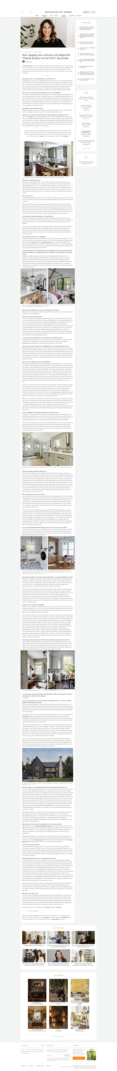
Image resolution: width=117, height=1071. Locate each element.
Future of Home (55, 919)
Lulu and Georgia (37, 1029)
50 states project (27, 52)
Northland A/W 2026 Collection (37, 1003)
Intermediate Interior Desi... (86, 115)
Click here (42, 136)
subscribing (46, 917)
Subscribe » (79, 1058)
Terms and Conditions (85, 1065)
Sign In (93, 12)
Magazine (79, 15)
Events (56, 15)
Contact (31, 1065)
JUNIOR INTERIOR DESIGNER (86, 141)
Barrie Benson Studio (80, 1030)
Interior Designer (86, 123)
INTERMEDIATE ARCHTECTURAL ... (86, 132)
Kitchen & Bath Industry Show (43, 826)
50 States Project (28, 65)
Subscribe (86, 12)
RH (58, 1029)
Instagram (59, 907)
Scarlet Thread (25, 716)
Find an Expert (64, 16)
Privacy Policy (67, 1059)
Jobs (51, 15)
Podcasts (72, 15)
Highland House (80, 1029)
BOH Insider (66, 917)
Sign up (35, 915)
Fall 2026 (58, 1003)
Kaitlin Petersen (29, 61)
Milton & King (37, 1002)
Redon (80, 1005)
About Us (23, 1065)
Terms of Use (49, 1059)
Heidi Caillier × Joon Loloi (58, 1002)
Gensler (31, 116)
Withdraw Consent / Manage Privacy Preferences (86, 1067)
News (36, 15)
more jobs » (86, 148)
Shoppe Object (39, 839)
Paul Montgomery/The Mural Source (79, 1003)
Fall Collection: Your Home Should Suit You (37, 1030)
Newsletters (40, 1065)
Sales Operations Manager (86, 97)
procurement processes (47, 242)
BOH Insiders (65, 136)
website (48, 907)
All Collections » (58, 1036)
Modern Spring (58, 1030)
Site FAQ (49, 1065)
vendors (33, 242)
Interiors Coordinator (86, 105)
